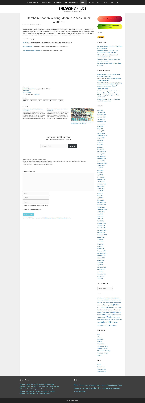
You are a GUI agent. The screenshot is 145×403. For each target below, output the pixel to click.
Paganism (49, 161)
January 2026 (101, 112)
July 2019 (100, 239)
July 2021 (100, 191)
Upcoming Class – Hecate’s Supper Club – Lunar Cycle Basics (37, 391)
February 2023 (101, 151)
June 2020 (100, 216)
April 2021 (100, 198)
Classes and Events (46, 2)
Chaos (33, 161)
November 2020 (101, 205)
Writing (44, 159)
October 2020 (101, 207)
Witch (103, 325)
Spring (115, 312)
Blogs (82, 2)
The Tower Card (112, 319)
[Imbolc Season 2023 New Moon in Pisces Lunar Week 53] (35, 113)
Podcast (29, 159)
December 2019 (101, 228)
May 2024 (100, 128)
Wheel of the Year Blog (36, 159)
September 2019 (102, 235)
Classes (107, 300)
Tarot (109, 317)
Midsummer (100, 305)
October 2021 (101, 186)
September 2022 (102, 163)
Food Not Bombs (27, 46)
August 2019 (100, 237)
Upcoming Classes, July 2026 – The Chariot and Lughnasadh (37, 384)
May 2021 (100, 195)
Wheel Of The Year (31, 2)
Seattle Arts (115, 307)
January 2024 (101, 131)
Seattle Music (111, 310)
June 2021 (100, 193)
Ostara (104, 305)
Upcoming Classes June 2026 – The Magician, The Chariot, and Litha (39, 386)
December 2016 (101, 274)
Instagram (100, 339)
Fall (110, 300)
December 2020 (101, 202)
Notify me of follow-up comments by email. (36, 205)
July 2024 (100, 126)
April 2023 (100, 147)
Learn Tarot (26, 90)
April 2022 (100, 175)
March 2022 (100, 177)
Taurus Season (105, 319)
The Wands (117, 319)
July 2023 (100, 140)
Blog (25, 159)
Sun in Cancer (118, 314)
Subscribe (72, 146)
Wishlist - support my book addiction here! (110, 19)
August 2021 (100, 188)
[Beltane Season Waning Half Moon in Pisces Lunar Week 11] (59, 113)
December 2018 (101, 253)
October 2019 (101, 232)
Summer (104, 314)
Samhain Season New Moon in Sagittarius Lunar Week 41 (38, 163)
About (112, 2)
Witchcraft (83, 161)
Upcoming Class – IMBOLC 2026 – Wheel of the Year (35, 393)
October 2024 (101, 124)
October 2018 (101, 258)
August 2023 (100, 138)
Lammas (99, 302)
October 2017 (101, 269)
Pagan (108, 305)
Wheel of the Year (76, 161)
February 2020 (101, 223)
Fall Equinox (115, 300)
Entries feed (100, 367)
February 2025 (101, 117)
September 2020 (102, 209)
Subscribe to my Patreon (29, 88)
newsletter (36, 94)
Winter (99, 325)
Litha (104, 302)
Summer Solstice (111, 314)
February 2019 (101, 251)
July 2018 (100, 262)
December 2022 (101, 156)
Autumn (26, 161)
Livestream (108, 302)
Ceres (30, 161)
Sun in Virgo (104, 317)
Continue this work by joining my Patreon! (110, 26)
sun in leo (99, 317)
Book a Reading (27, 92)
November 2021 (101, 184)
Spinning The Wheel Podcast (71, 2)
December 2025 (101, 115)
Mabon (119, 302)
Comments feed (101, 369)
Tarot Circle (114, 317)
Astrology (107, 298)
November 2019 (101, 230)
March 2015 (100, 276)
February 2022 (101, 179)
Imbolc (119, 300)
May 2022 (100, 172)
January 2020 (101, 225)
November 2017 (101, 267)
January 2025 (101, 119)
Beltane (117, 298)
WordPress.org (101, 371)
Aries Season (100, 298)
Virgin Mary (68, 161)
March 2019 (100, 248)
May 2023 (100, 144)
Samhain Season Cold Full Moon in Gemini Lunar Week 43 (38, 164)
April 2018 (100, 265)
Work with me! (57, 2)
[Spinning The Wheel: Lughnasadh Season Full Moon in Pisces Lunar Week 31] (82, 114)
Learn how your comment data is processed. (57, 218)
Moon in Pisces (43, 161)
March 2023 (100, 149)
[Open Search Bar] (117, 2)
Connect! (105, 2)
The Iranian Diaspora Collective (31, 50)
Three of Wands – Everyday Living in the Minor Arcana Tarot (108, 94)
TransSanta (26, 42)
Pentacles (99, 307)
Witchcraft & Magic (102, 353)
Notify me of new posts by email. (33, 209)
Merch (98, 2)
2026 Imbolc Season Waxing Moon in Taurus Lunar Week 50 (37, 389)
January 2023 (101, 154)
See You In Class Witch (106, 312)
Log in (99, 364)
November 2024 (101, 121)
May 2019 (100, 244)
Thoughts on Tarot (102, 346)
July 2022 (100, 168)
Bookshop (91, 2)
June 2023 (100, 142)
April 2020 (100, 218)
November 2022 (101, 158)
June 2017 (100, 272)
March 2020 (100, 221)
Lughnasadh (114, 302)
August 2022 (100, 165)
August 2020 (100, 211)
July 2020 (100, 214)
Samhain (63, 161)
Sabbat (58, 161)
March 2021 (100, 200)
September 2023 (102, 135)
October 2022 (101, 161)
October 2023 (101, 133)
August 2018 (100, 260)
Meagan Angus (101, 74)
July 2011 (100, 278)
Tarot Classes (101, 344)
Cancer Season (100, 300)
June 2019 (100, 241)
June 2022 (100, 170)
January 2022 (101, 181)
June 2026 (100, 110)
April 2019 (100, 246)
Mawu (37, 161)
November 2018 (101, 255)
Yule (115, 325)
